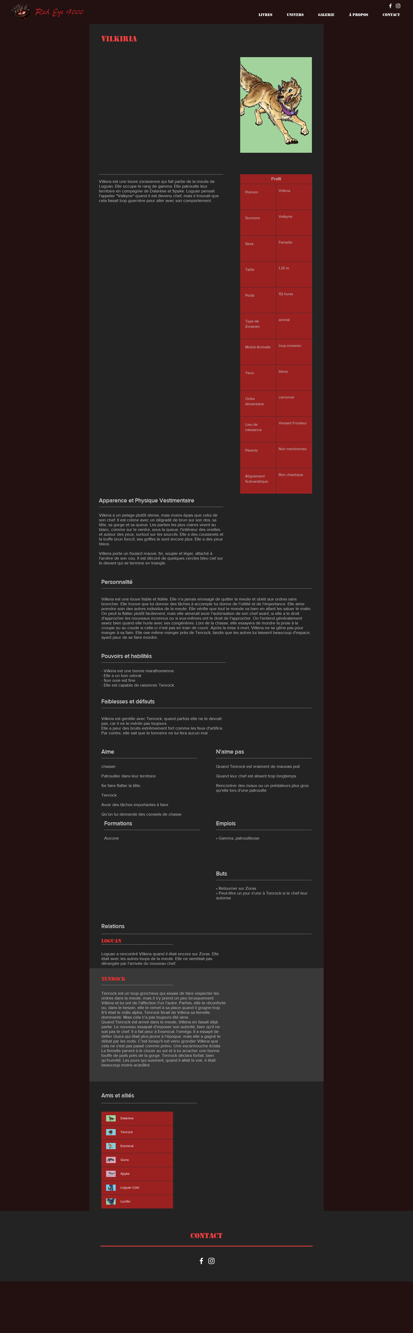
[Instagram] (398, 6)
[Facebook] (390, 6)
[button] (261, 15)
